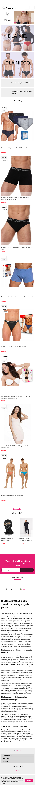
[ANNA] (26, 589)
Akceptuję (28, 780)
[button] (17, 755)
